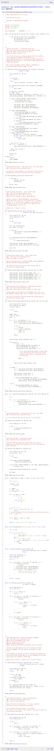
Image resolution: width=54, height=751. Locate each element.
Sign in (51, 2)
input (3, 9)
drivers (47, 7)
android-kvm (5, 7)
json (51, 748)
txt (48, 748)
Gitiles (8, 748)
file (30, 12)
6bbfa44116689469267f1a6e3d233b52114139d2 (28, 7)
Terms (16, 748)
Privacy (12, 748)
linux (11, 7)
